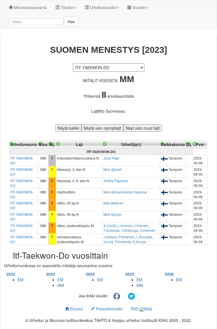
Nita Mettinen (113, 203)
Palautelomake (109, 308)
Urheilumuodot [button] (102, 7)
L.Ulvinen (125, 225)
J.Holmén (141, 225)
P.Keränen (126, 236)
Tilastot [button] (66, 7)
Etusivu (76, 308)
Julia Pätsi (111, 158)
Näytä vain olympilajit (102, 128)
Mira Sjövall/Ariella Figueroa (125, 191)
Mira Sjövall (112, 169)
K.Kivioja (139, 241)
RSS (135, 308)
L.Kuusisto (144, 236)
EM (20, 279)
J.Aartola (110, 236)
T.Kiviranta (111, 230)
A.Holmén (147, 230)
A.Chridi (109, 225)
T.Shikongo (129, 230)
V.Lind (108, 241)
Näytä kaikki (68, 128)
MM (60, 285)
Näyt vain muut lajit (143, 128)
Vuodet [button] (138, 7)
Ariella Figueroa (115, 180)
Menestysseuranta (30, 7)
